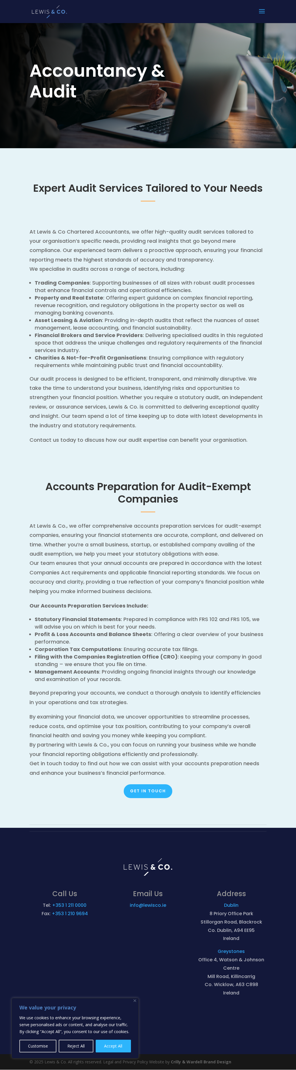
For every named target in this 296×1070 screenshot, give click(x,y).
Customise (38, 1046)
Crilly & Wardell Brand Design (201, 1062)
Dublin (231, 905)
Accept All (113, 1046)
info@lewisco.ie (148, 905)
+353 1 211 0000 (69, 905)
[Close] (135, 1000)
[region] (75, 1028)
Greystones (231, 951)
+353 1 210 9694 (70, 913)
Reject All (76, 1046)
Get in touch (148, 791)
